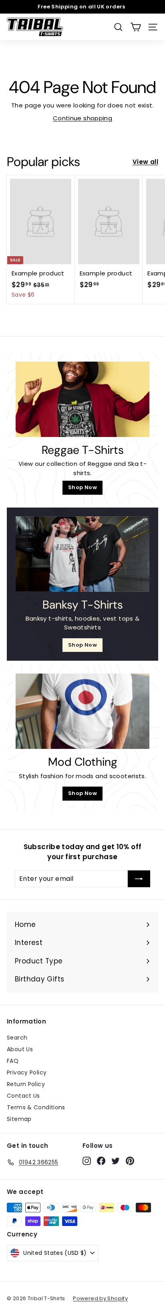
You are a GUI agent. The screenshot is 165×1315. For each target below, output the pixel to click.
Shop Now (82, 487)
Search (17, 1038)
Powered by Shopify (100, 1298)
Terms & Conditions (36, 1107)
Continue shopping (82, 118)
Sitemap (19, 1119)
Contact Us (23, 1096)
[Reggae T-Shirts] (82, 399)
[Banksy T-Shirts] (82, 554)
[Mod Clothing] (82, 711)
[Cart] (135, 27)
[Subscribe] (139, 878)
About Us (20, 1049)
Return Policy (26, 1084)
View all (145, 162)
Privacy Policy (26, 1072)
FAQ (12, 1061)
